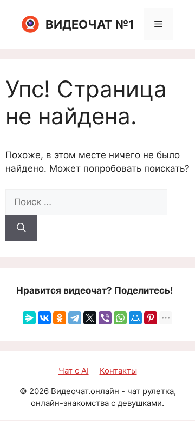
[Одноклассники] (59, 317)
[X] (89, 317)
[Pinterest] (150, 317)
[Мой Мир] (135, 317)
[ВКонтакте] (44, 317)
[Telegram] (74, 317)
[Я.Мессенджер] (29, 317)
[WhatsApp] (120, 317)
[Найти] (21, 228)
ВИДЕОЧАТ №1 (90, 24)
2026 (39, 391)
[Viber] (105, 317)
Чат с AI (73, 370)
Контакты (118, 370)
